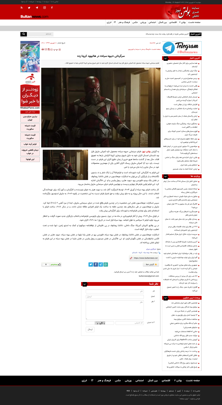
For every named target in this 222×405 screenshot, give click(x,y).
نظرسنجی (154, 391)
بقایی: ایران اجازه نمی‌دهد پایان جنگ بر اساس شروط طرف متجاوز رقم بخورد (181, 159)
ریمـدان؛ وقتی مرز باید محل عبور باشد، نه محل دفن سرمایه (181, 221)
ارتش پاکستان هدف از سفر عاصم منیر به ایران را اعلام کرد (180, 118)
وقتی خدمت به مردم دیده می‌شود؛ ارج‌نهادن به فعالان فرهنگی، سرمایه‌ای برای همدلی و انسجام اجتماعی (180, 89)
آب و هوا (24, 1)
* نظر (153, 301)
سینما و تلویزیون (133, 49)
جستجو (171, 391)
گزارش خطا (150, 264)
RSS (128, 391)
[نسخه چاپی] (42, 49)
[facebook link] (95, 264)
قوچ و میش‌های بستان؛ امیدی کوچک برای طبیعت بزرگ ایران (182, 133)
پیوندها (39, 1)
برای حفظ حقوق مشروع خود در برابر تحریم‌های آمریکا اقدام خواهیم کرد (180, 140)
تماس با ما (54, 1)
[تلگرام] (182, 48)
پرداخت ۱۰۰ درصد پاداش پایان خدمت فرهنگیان (180, 351)
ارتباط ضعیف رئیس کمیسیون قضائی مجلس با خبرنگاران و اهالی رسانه (181, 191)
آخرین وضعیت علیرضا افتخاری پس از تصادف (181, 241)
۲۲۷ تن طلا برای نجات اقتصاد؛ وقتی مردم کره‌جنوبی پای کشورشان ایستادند (182, 228)
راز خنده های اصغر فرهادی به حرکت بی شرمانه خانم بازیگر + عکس (180, 345)
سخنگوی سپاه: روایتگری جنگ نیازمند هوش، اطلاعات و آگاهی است (181, 125)
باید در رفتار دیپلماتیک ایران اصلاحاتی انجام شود (180, 253)
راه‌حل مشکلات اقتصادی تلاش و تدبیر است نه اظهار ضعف (181, 248)
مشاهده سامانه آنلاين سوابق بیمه (185, 319)
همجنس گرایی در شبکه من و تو (186, 311)
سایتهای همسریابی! (190, 327)
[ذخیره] (49, 49)
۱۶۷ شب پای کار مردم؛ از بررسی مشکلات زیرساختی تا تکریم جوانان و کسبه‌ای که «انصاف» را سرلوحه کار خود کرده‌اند (180, 279)
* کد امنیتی (151, 322)
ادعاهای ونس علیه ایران (188, 165)
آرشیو (179, 391)
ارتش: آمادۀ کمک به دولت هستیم (185, 169)
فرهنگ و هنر (145, 49)
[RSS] (22, 8)
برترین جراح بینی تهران (30, 118)
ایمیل (153, 296)
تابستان (134, 252)
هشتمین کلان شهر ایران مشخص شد (184, 303)
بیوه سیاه (146, 252)
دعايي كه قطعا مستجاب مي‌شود (186, 331)
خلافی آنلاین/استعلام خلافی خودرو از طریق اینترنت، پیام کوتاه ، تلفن (182, 357)
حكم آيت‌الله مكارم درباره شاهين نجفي (183, 323)
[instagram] (44, 8)
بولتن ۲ (182, 22)
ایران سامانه (184, 398)
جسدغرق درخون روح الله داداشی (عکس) (182, 363)
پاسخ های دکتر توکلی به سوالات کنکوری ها (182, 367)
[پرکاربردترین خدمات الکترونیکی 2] (30, 56)
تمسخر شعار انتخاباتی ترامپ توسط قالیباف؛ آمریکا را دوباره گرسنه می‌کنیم (182, 99)
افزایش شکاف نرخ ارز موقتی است (185, 104)
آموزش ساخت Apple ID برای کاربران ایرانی (182, 339)
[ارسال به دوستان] (46, 49)
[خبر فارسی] (30, 91)
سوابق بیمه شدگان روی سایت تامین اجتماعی (181, 307)
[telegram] (37, 7)
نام (154, 291)
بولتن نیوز (146, 151)
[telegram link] (100, 264)
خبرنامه (31, 1)
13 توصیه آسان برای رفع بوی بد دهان (184, 315)
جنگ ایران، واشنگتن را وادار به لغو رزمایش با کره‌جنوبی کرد (181, 72)
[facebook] (52, 8)
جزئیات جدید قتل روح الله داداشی (185, 335)
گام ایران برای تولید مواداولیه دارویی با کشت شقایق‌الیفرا (181, 259)
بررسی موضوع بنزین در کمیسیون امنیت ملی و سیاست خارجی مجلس (181, 80)
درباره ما (46, 1)
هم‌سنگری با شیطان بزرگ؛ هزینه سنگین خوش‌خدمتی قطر (183, 213)
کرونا (140, 252)
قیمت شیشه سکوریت (30, 127)
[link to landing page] (186, 12)
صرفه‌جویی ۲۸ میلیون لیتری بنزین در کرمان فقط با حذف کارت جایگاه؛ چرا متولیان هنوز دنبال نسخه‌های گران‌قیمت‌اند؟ (180, 150)
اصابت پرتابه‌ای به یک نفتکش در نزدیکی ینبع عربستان (181, 110)
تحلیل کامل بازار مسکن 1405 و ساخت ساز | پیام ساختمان (180, 183)
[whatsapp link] (105, 264)
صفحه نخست (194, 22)
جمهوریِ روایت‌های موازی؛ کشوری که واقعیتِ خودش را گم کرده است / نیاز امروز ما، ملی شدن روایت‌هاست (180, 268)
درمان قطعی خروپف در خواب (30, 152)
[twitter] (29, 8)
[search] (23, 34)
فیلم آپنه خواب (30, 144)
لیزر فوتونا (30, 159)
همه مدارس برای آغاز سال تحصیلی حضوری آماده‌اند (182, 65)
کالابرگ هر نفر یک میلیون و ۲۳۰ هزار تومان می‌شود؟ (182, 206)
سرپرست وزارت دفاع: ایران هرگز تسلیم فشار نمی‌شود (181, 236)
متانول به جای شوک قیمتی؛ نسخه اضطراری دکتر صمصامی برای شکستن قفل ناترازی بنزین (180, 198)
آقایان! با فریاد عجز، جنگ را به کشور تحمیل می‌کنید (182, 289)
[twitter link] (90, 264)
